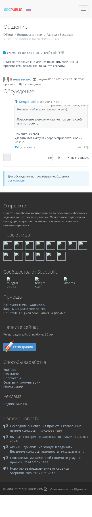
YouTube (10, 369)
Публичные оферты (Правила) (68, 489)
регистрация (16, 180)
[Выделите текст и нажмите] (16, 147)
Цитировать (26, 147)
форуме (59, 313)
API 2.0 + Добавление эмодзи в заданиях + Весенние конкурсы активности (42, 449)
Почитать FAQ (14, 313)
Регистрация (23, 347)
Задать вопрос (14, 308)
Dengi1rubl (27, 101)
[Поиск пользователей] (6, 79)
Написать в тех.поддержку (23, 304)
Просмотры (12, 378)
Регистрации (13, 386)
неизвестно (22, 79)
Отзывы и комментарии (21, 382)
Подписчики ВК (15, 404)
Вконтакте (11, 374)
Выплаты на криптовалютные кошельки (41, 437)
